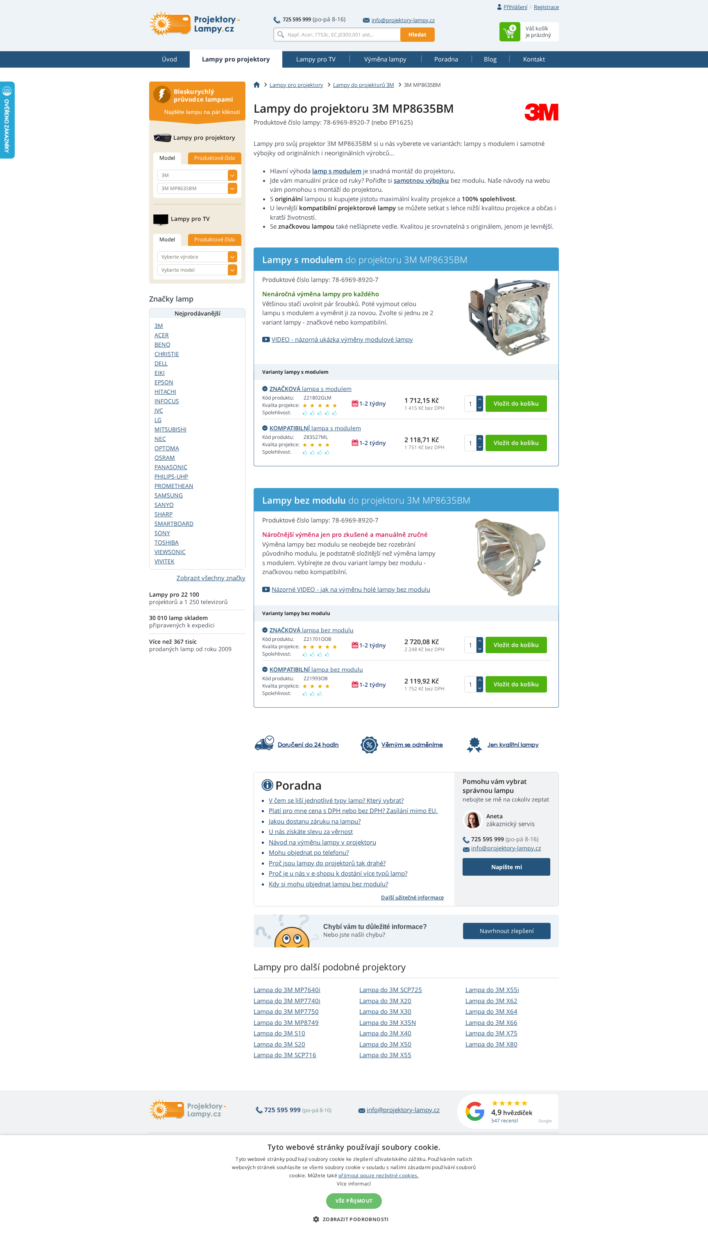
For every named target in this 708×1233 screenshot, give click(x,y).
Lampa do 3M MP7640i (287, 989)
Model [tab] (167, 157)
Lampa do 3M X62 (491, 1001)
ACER (161, 335)
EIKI (159, 373)
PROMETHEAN (173, 486)
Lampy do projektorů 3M (363, 85)
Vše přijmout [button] (354, 1200)
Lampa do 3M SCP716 (285, 1055)
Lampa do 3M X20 (385, 1001)
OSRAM (164, 457)
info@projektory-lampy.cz (403, 20)
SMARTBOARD (173, 523)
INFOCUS (166, 401)
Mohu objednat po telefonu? (309, 852)
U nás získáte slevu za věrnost (311, 831)
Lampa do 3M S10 (279, 1033)
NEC (160, 439)
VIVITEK (164, 561)
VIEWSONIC (170, 552)
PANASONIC (170, 467)
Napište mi (506, 867)
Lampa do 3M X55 (385, 1055)
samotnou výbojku (421, 180)
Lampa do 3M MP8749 (286, 1022)
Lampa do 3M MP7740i (287, 1001)
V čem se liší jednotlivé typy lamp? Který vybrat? (336, 800)
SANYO (164, 505)
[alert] (354, 1184)
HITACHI (165, 391)
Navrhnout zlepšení (507, 931)
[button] (353, 1219)
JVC (158, 410)
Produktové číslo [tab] (214, 157)
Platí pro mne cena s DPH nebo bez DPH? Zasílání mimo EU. (353, 810)
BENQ (162, 344)
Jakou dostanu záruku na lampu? (315, 821)
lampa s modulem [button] (311, 389)
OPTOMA (166, 448)
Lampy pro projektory (296, 85)
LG (157, 420)
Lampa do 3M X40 (385, 1033)
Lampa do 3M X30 (385, 1011)
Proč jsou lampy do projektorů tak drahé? (327, 863)
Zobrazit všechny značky (211, 578)
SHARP (163, 514)
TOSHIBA (166, 542)
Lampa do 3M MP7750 (286, 1011)
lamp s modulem (336, 171)
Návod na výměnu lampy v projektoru (322, 842)
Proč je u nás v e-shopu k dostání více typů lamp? (338, 873)
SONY (162, 533)
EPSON (163, 382)
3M (158, 325)
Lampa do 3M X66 (491, 1022)
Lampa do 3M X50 (385, 1044)
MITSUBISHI (170, 429)
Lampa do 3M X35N (387, 1022)
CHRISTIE (166, 354)
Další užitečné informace (412, 897)
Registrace (546, 7)
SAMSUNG (168, 495)
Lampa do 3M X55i (492, 989)
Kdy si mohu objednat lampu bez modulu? (328, 884)
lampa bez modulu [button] (312, 630)
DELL (161, 363)
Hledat (417, 34)
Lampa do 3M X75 (491, 1033)
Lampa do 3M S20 (279, 1044)
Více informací (354, 1183)
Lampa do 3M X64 (491, 1011)
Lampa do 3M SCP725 (390, 989)
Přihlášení (515, 7)
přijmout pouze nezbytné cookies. (378, 1175)
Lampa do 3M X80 (491, 1044)
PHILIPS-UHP (171, 476)
